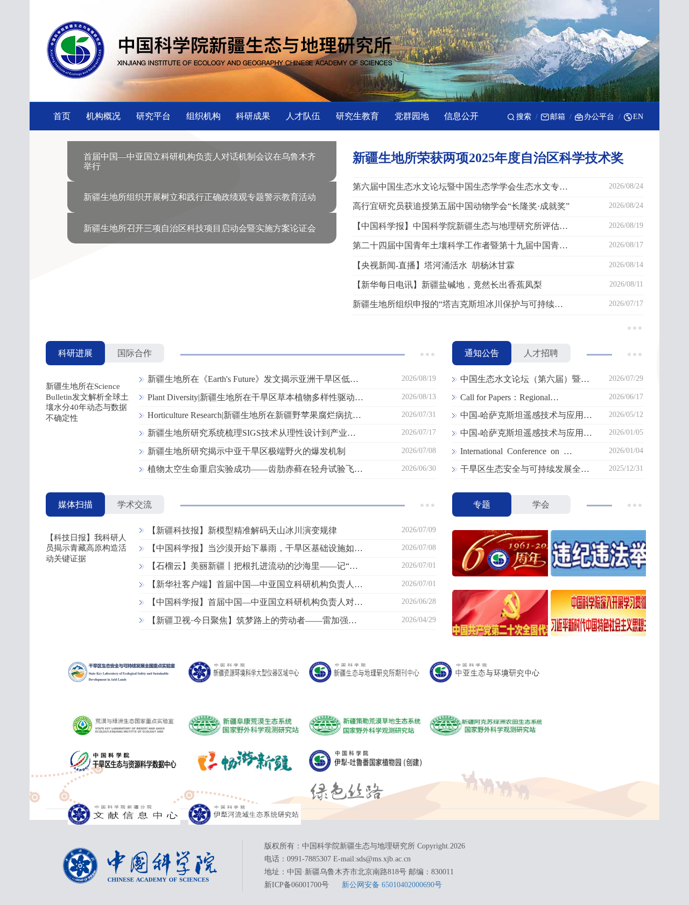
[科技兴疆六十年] (498, 554)
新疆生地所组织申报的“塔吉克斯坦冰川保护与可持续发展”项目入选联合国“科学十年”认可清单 (458, 305)
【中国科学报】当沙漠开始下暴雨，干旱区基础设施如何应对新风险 (255, 549)
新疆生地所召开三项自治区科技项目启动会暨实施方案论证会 (199, 228)
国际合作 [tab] (134, 353)
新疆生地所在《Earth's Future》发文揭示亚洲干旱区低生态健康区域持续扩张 (252, 379)
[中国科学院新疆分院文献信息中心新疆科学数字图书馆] (124, 814)
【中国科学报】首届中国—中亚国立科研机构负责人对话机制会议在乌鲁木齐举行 (255, 602)
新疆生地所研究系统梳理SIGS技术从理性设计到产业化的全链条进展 (251, 433)
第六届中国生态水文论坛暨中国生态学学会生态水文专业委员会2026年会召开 (460, 187)
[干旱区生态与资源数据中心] (124, 761)
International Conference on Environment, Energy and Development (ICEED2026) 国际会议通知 (528, 452)
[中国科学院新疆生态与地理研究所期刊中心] (365, 672)
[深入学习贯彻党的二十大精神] (498, 614)
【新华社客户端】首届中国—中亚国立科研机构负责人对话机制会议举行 (255, 585)
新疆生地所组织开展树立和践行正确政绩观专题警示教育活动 (199, 196)
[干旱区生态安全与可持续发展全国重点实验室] (124, 672)
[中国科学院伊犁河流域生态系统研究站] (244, 814)
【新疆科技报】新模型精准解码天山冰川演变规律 (242, 530)
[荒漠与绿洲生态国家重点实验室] (124, 725)
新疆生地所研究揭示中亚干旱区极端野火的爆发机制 (246, 451)
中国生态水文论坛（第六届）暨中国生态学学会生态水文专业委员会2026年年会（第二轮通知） (524, 379)
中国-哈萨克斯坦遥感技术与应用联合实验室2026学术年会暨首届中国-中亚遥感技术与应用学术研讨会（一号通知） (526, 433)
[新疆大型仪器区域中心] (244, 672)
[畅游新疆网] (244, 761)
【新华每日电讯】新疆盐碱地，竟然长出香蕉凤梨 (447, 284)
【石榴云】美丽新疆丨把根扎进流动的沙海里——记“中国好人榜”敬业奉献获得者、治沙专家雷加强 (252, 566)
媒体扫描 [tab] (75, 504)
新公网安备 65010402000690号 (392, 885)
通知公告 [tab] (482, 353)
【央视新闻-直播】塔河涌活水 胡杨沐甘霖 (434, 265)
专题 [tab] (481, 504)
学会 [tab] (541, 504)
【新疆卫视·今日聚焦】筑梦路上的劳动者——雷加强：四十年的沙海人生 (252, 621)
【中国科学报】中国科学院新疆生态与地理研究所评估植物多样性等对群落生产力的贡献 (460, 226)
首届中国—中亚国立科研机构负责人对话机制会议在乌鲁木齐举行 (199, 161)
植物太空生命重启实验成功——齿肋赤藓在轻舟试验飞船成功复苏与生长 (255, 469)
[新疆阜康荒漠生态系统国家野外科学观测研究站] (244, 725)
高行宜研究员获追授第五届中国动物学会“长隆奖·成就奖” (461, 206)
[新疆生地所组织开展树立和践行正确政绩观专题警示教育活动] (201, 181)
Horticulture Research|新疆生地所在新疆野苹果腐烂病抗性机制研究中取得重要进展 (254, 415)
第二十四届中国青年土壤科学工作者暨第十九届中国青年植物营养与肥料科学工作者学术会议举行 (460, 246)
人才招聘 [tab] (541, 353)
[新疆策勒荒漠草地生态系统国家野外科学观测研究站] (365, 725)
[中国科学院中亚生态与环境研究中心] (486, 672)
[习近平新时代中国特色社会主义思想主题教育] (597, 614)
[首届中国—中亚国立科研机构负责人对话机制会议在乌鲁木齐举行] (201, 140)
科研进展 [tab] (75, 353)
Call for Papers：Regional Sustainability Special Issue (506, 398)
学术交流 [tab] (134, 504)
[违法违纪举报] (597, 554)
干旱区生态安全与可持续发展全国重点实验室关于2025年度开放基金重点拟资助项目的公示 (524, 469)
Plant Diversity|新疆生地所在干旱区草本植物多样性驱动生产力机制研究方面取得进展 (255, 398)
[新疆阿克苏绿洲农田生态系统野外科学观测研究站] (486, 725)
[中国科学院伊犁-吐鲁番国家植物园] (365, 761)
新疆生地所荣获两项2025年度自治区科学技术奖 (488, 158)
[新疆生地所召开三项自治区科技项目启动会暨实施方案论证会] (201, 212)
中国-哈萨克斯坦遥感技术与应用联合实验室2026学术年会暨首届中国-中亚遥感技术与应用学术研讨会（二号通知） (526, 415)
